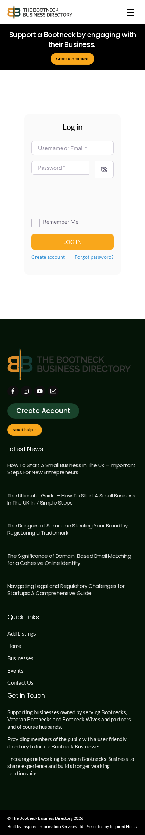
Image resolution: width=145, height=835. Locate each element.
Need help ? (25, 430)
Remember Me (60, 221)
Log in (72, 241)
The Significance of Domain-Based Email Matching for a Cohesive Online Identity (69, 559)
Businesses (20, 658)
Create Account (72, 58)
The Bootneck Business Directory (42, 818)
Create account (48, 257)
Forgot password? (94, 257)
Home (14, 646)
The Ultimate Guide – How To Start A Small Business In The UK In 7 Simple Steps (71, 499)
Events (15, 670)
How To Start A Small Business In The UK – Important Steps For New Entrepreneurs (71, 468)
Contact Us (20, 682)
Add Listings (21, 633)
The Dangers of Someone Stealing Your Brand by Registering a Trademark (67, 529)
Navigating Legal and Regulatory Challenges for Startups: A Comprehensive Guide (66, 589)
